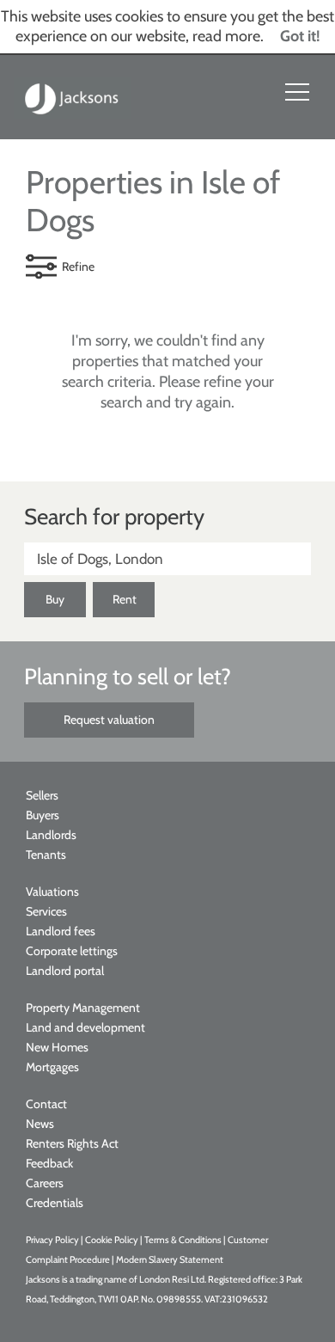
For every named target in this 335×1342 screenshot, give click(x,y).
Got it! (300, 36)
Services (46, 911)
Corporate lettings (72, 951)
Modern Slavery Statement (169, 1259)
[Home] (72, 97)
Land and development (85, 1027)
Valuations (52, 891)
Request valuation (109, 719)
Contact (46, 1104)
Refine (78, 266)
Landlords (51, 835)
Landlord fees (60, 931)
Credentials (54, 1202)
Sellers (42, 795)
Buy (55, 599)
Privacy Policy (52, 1240)
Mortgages (52, 1067)
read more (226, 36)
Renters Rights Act (72, 1143)
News (40, 1123)
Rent (125, 599)
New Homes (57, 1047)
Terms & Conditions (183, 1240)
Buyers (42, 815)
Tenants (46, 854)
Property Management (83, 1007)
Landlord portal (65, 970)
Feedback (49, 1163)
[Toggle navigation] (297, 92)
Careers (45, 1183)
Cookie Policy (111, 1240)
